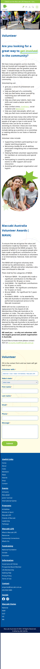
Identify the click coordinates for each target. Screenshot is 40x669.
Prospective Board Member (11, 567)
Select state (7, 378)
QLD (3, 614)
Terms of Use (6, 579)
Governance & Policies (10, 564)
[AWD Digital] (24, 631)
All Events (5, 492)
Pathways (5, 524)
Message (6, 423)
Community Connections (10, 538)
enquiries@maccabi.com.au (11, 587)
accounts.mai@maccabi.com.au (20, 343)
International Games (9, 501)
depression (20, 109)
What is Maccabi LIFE (9, 532)
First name (7, 387)
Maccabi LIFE (6, 515)
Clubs (4, 469)
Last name (7, 396)
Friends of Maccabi (8, 518)
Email (4, 405)
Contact (5, 484)
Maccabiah (6, 495)
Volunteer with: (9, 369)
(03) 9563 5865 (7, 590)
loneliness (25, 106)
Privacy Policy (7, 576)
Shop (4, 481)
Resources (5, 535)
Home (4, 463)
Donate (4, 553)
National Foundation (9, 550)
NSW (3, 611)
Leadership (6, 521)
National (5, 608)
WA (3, 619)
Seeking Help (6, 573)
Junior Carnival (7, 498)
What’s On (5, 541)
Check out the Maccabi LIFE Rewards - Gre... (20, 2)
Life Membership (8, 570)
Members (5, 472)
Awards (4, 478)
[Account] (30, 7)
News (4, 475)
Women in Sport (7, 512)
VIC (3, 617)
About (4, 466)
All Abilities (6, 509)
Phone (5, 414)
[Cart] (26, 7)
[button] (37, 7)
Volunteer (5, 556)
